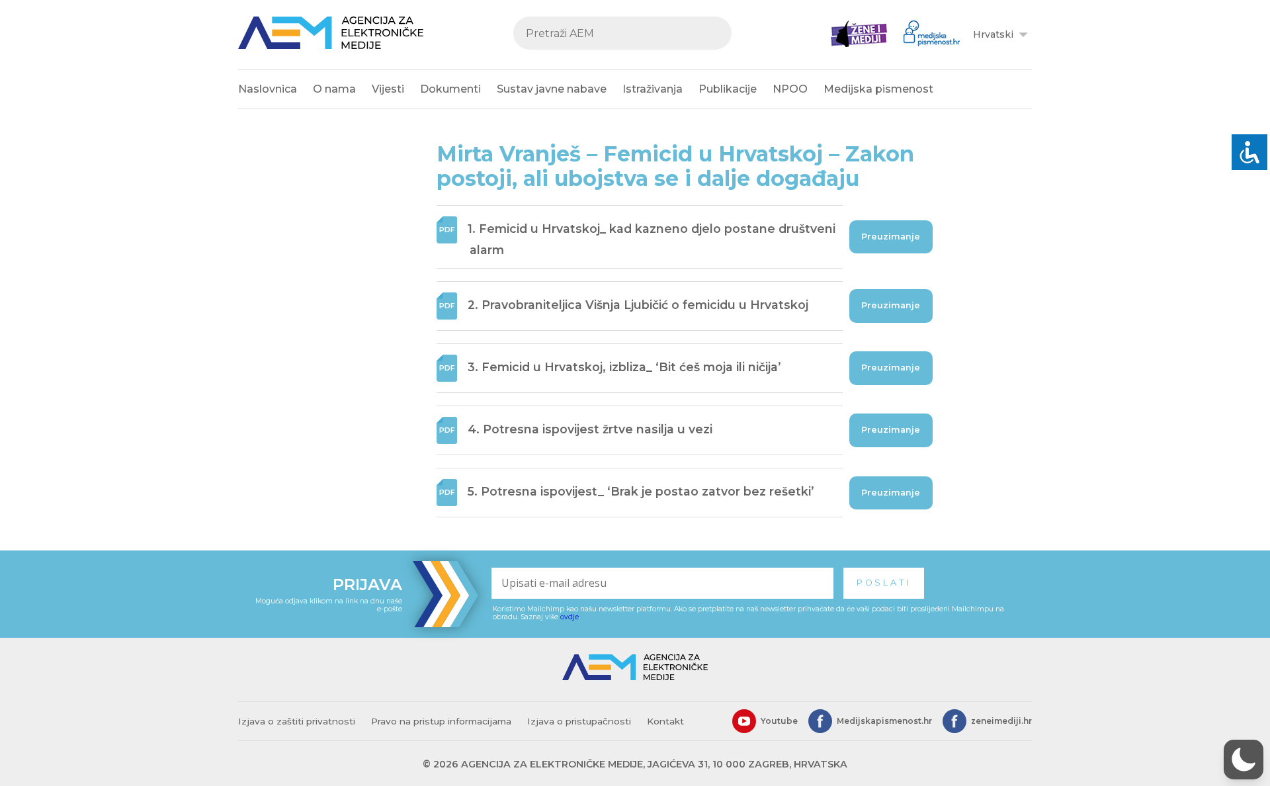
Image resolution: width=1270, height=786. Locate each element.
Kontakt (665, 721)
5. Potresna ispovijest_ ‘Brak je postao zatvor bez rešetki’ (641, 492)
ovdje (569, 617)
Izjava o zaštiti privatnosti (296, 721)
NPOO (790, 89)
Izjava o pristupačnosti (579, 721)
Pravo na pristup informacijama (441, 721)
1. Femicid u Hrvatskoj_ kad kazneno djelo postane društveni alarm (651, 239)
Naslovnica (267, 89)
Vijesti (388, 89)
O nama (334, 89)
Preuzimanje (890, 236)
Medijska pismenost (878, 89)
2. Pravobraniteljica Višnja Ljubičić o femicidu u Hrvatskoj (638, 305)
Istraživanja (652, 89)
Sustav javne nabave (552, 89)
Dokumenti (450, 89)
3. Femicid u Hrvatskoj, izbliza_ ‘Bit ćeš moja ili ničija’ (624, 367)
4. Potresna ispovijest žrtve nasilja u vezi (590, 429)
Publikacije (727, 89)
